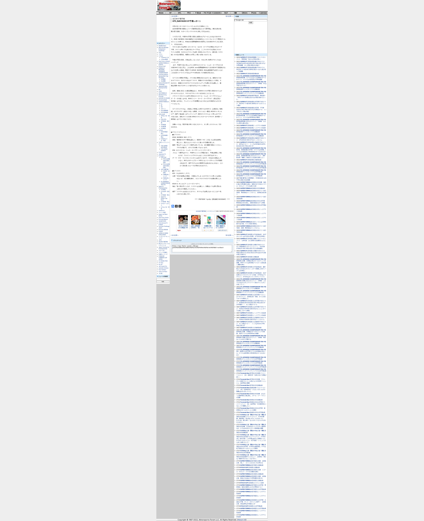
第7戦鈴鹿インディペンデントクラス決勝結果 (250, 136)
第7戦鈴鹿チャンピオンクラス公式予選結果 (249, 175)
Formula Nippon (163, 219)
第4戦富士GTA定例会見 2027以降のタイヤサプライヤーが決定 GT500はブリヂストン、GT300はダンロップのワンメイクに (251, 274)
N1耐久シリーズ (163, 254)
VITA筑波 (163, 124)
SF (170, 13)
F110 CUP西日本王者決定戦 (166, 165)
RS (159, 89)
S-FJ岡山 (163, 189)
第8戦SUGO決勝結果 (258, 188)
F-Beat (198, 13)
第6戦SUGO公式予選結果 (257, 412)
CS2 (160, 52)
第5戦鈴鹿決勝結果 (253, 73)
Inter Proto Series (164, 217)
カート (160, 103)
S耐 (235, 13)
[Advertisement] (222, 5)
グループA (161, 250)
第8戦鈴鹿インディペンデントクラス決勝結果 (250, 93)
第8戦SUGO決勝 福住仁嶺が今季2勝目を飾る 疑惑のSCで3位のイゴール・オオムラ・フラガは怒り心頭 (251, 184)
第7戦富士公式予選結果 (259, 489)
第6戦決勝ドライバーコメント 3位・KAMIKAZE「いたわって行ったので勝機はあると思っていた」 (250, 389)
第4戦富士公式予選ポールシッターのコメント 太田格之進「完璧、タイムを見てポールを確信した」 (251, 296)
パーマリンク (211, 211)
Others (244, 13)
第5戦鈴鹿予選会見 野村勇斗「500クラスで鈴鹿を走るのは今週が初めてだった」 (250, 97)
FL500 (160, 152)
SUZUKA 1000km (163, 268)
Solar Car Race (163, 271)
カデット (163, 108)
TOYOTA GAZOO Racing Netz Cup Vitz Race (163, 76)
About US (242, 520)
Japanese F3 (162, 154)
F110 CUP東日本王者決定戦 (166, 160)
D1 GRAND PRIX (163, 261)
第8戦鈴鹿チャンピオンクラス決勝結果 (248, 89)
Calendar (263, 13)
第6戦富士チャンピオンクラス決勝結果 (248, 288)
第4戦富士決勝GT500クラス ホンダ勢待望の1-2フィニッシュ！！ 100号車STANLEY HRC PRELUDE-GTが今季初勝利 (251, 246)
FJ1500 (161, 130)
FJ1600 (161, 231)
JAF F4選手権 (164, 169)
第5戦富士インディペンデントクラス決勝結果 (250, 347)
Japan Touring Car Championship (164, 247)
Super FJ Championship (163, 187)
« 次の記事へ (174, 16)
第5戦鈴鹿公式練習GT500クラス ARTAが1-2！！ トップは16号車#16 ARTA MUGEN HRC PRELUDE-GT (251, 144)
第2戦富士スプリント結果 (256, 483)
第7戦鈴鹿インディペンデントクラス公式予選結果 (251, 168)
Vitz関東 (163, 81)
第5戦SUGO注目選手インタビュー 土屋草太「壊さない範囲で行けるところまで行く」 (251, 456)
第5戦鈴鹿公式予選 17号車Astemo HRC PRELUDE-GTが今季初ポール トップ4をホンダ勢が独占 (251, 109)
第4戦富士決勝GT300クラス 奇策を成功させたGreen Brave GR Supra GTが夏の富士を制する (251, 252)
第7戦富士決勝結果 (257, 465)
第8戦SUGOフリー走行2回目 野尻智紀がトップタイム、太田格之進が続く (251, 192)
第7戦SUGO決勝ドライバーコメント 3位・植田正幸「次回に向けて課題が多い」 (251, 375)
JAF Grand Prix (163, 266)
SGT (226, 13)
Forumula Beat (163, 100)
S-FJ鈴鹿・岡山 (165, 201)
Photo (253, 13)
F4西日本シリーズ (166, 178)
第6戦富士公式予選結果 (259, 508)
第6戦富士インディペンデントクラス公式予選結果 (251, 367)
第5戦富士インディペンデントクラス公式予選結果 (251, 371)
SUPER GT (162, 210)
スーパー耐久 (162, 212)
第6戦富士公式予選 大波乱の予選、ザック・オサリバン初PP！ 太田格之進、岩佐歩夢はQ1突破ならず (251, 502)
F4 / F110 (207, 13)
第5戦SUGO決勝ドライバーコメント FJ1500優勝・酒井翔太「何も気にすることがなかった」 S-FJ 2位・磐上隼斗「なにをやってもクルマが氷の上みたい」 (251, 418)
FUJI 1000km (162, 270)
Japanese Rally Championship (163, 87)
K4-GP (160, 264)
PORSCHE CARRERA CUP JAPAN (163, 257)
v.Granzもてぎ (165, 57)
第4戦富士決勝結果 (253, 257)
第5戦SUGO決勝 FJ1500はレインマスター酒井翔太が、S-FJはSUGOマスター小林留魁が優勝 (251, 426)
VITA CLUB (162, 114)
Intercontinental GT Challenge (164, 83)
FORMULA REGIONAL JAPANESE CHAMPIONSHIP (163, 70)
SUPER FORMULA (164, 101)
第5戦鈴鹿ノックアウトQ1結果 (256, 128)
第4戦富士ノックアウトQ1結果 (256, 315)
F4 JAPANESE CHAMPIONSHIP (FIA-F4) (165, 183)
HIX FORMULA (163, 93)
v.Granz (161, 56)
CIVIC (160, 91)
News (161, 13)
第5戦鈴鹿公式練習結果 (254, 160)
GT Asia (161, 262)
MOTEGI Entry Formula (163, 95)
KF (161, 105)
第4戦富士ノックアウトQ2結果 (256, 313)
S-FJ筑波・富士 (165, 195)
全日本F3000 (162, 221)
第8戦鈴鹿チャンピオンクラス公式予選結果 (249, 172)
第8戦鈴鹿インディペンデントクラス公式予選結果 (251, 164)
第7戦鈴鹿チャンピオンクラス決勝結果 (248, 132)
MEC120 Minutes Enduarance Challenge (163, 49)
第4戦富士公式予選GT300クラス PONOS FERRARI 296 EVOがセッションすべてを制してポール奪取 (251, 308)
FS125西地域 (164, 112)
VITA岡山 (163, 128)
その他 (160, 273)
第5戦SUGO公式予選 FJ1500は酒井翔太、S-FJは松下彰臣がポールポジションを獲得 (251, 446)
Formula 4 (161, 156)
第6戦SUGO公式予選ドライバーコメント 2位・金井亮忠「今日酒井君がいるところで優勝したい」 (251, 404)
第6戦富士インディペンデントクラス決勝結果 (250, 292)
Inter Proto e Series (164, 61)
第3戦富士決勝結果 (257, 474)
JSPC (160, 240)
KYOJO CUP (162, 66)
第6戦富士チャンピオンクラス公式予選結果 (249, 359)
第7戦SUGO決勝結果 (256, 385)
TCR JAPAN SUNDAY (164, 149)
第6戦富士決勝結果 (257, 480)
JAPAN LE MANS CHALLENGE (163, 233)
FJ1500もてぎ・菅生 (164, 139)
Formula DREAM (163, 229)
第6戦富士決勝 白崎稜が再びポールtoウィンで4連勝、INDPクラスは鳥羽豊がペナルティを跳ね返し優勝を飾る (251, 262)
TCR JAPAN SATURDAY (164, 146)
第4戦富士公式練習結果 (254, 327)
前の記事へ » (229, 16)
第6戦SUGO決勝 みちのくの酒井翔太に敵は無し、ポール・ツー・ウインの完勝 (251, 395)
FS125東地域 (164, 110)
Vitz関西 (163, 79)
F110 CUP (163, 157)
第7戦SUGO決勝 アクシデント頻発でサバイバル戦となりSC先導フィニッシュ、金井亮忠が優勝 (251, 381)
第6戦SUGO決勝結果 (256, 400)
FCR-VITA (163, 119)
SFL (179, 13)
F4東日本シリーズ (166, 175)
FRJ (189, 13)
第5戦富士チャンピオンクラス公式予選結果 (249, 363)
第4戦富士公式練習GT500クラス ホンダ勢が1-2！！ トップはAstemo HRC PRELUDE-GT (251, 323)
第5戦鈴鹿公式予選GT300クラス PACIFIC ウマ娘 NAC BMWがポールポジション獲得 (251, 103)
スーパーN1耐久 (163, 252)
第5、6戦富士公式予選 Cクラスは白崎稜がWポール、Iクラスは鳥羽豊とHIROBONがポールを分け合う (251, 353)
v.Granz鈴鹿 (164, 59)
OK (162, 107)
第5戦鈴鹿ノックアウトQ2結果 (256, 125)
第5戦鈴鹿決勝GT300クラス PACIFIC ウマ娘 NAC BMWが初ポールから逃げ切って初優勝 (251, 69)
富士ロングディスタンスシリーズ (164, 244)
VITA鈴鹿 (163, 126)
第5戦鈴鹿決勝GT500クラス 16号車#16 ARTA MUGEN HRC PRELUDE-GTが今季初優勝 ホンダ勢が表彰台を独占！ (251, 63)
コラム (160, 54)
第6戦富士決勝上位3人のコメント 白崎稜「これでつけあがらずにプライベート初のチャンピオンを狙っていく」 (251, 282)
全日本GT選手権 (163, 242)
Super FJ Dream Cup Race (164, 198)
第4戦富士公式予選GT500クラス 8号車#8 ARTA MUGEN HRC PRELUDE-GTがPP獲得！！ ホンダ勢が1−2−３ (251, 302)
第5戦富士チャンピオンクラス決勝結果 (248, 343)
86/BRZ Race (162, 45)
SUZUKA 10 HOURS (164, 98)
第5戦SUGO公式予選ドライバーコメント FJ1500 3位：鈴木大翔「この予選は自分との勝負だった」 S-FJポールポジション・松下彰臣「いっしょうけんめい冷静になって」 (252, 438)
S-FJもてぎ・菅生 (258, 414)
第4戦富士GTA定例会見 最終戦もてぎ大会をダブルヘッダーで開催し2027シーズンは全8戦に (251, 268)
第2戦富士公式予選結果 (255, 506)
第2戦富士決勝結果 (254, 467)
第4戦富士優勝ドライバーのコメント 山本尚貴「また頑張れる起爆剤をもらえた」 (251, 240)
